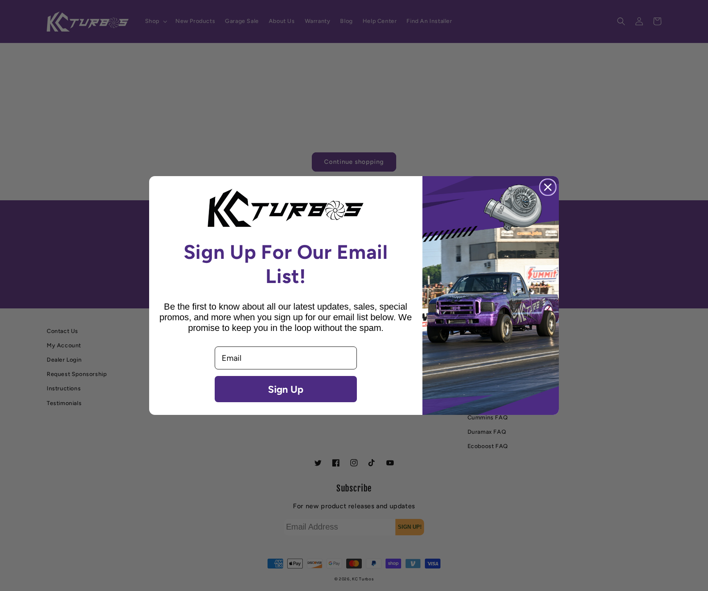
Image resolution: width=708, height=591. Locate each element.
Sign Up (285, 389)
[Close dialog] (548, 187)
